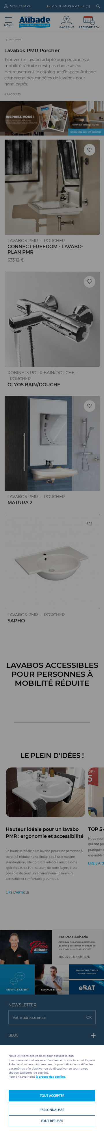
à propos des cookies (50, 1077)
